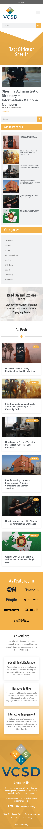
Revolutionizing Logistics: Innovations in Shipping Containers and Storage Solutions (30, 182)
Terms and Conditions (32, 814)
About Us (6, 814)
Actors (7, 250)
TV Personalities (11, 255)
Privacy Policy (17, 814)
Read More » (5, 111)
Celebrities (9, 241)
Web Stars (9, 265)
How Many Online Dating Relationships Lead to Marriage (28, 137)
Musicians (9, 280)
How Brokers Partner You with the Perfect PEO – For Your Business (29, 166)
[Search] (38, 25)
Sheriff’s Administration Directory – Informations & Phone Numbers (21, 98)
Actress (8, 246)
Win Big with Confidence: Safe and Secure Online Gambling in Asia (29, 210)
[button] (38, 12)
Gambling (9, 275)
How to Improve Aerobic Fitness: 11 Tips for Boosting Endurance (30, 196)
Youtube (8, 270)
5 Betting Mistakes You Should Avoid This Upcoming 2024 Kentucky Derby (28, 152)
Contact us (15, 818)
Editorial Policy (27, 818)
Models (8, 260)
